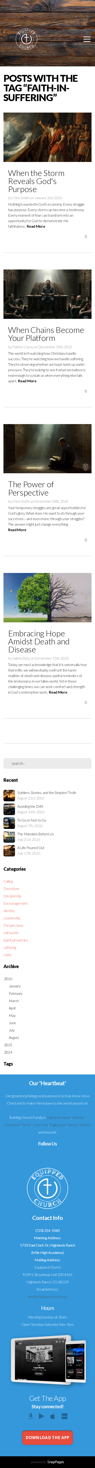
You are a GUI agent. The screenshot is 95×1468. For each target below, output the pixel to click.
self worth (10, 932)
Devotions (11, 888)
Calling (8, 881)
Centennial (12, 1124)
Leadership (12, 918)
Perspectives (13, 925)
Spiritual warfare (15, 940)
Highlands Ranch (58, 1117)
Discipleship (12, 896)
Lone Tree (40, 1124)
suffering (9, 947)
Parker (26, 1124)
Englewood (58, 1124)
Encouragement (15, 903)
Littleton (78, 1117)
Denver (85, 1124)
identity (9, 910)
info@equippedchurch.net (47, 1296)
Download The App (47, 1437)
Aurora (73, 1124)
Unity (7, 954)
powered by (47, 1462)
